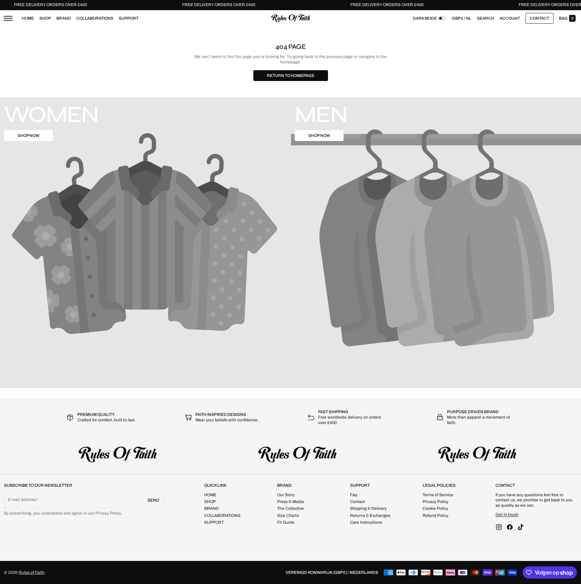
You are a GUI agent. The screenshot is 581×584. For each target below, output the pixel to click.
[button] (485, 18)
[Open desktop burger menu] (8, 18)
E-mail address (22, 499)
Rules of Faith (31, 572)
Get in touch (507, 514)
